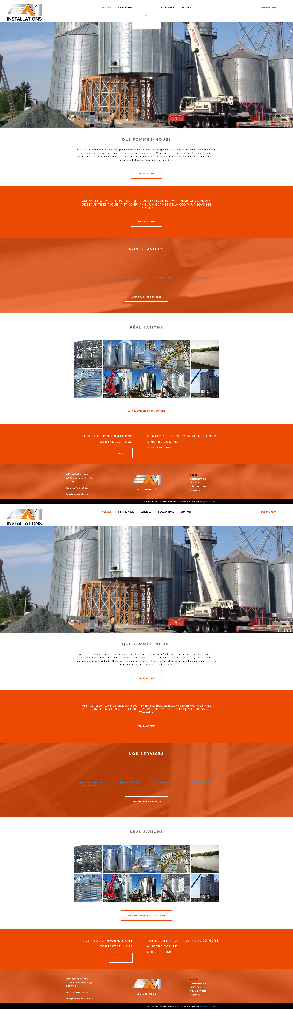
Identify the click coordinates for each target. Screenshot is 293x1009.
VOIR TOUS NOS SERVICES (146, 297)
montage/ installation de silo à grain (92, 279)
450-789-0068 (146, 489)
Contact (120, 453)
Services (195, 483)
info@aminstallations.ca (80, 494)
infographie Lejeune (209, 502)
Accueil (195, 475)
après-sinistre (200, 278)
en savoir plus (146, 174)
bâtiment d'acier (128, 278)
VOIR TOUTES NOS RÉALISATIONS (146, 411)
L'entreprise (198, 479)
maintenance (164, 278)
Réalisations (198, 486)
